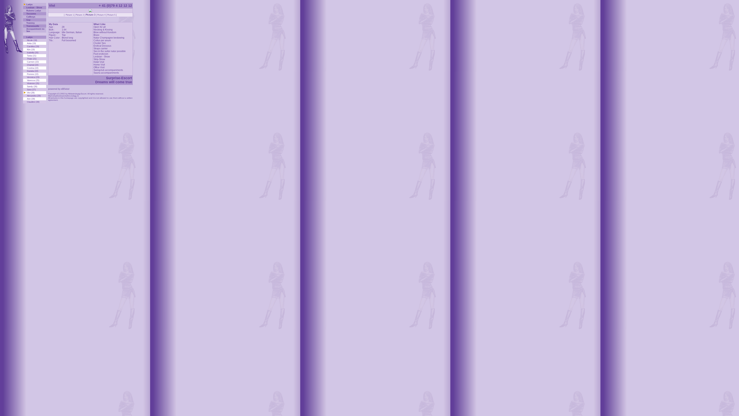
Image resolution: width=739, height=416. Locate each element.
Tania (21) (31, 56)
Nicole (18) (32, 40)
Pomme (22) (32, 74)
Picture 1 (70, 15)
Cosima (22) (32, 68)
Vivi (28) (31, 92)
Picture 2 (80, 15)
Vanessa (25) (33, 80)
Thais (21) (32, 59)
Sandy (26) (32, 86)
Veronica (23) (33, 77)
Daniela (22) (32, 71)
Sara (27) (31, 89)
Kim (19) (31, 49)
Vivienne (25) (33, 83)
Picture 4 (101, 15)
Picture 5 (111, 15)
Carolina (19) (33, 46)
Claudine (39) (33, 102)
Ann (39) (31, 99)
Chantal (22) (32, 65)
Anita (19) (31, 43)
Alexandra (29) (34, 96)
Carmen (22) (33, 62)
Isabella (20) (32, 52)
